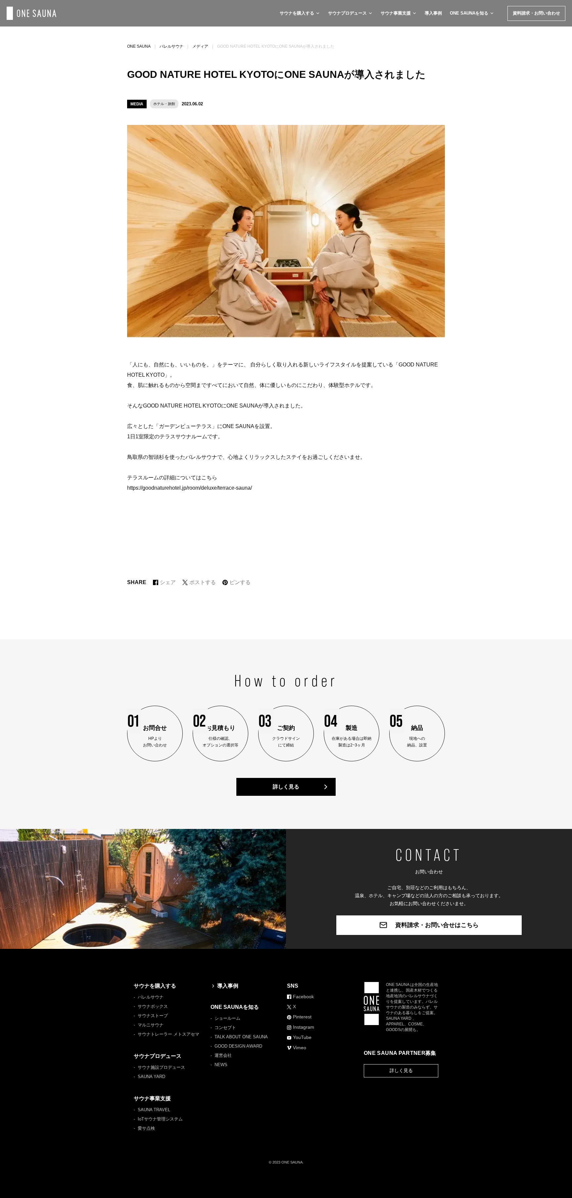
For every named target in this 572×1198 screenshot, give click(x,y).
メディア (200, 46)
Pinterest (302, 1016)
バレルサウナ (171, 46)
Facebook (303, 996)
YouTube (302, 1037)
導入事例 (433, 13)
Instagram (303, 1027)
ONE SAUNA (139, 46)
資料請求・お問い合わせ (536, 13)
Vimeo (299, 1047)
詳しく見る (286, 787)
